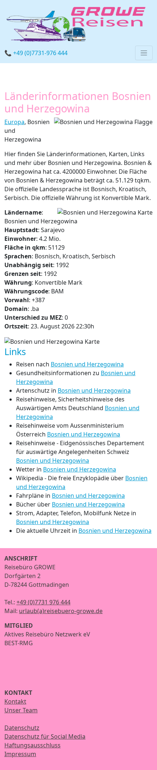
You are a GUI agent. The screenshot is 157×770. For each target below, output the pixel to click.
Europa (14, 122)
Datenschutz (21, 728)
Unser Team (21, 710)
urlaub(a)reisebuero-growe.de (61, 611)
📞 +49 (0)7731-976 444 (36, 53)
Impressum (20, 754)
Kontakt (15, 701)
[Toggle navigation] (144, 53)
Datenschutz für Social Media (44, 736)
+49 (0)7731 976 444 (43, 602)
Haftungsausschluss (32, 745)
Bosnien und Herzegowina (87, 364)
